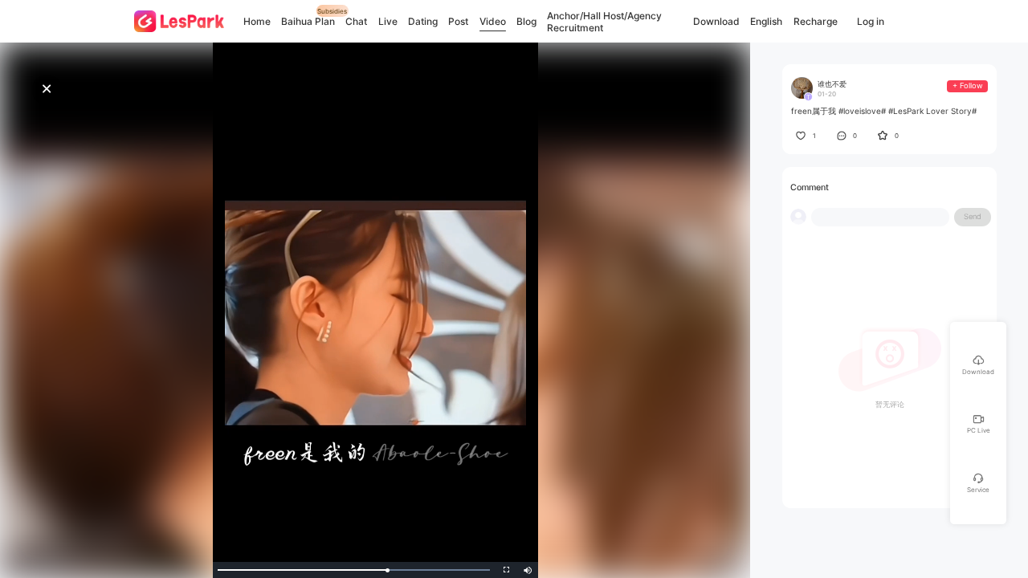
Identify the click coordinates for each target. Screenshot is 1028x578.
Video (492, 21)
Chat (356, 21)
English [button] (766, 21)
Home (257, 21)
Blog (526, 21)
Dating (423, 21)
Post (458, 21)
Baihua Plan (308, 21)
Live (388, 21)
